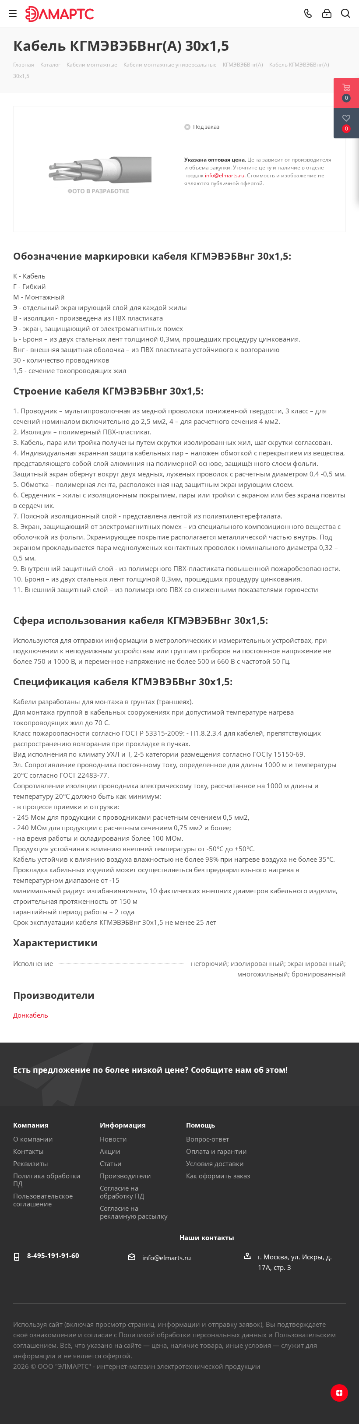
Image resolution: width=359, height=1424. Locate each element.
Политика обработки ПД (47, 1179)
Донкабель (30, 1015)
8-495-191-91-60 (53, 1255)
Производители (125, 1175)
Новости (113, 1139)
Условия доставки (215, 1163)
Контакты (28, 1151)
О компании (33, 1139)
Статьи (111, 1163)
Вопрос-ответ (207, 1139)
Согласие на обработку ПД (122, 1192)
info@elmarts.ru (224, 175)
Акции (110, 1151)
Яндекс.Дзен (339, 1393)
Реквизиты (30, 1163)
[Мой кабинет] (326, 13)
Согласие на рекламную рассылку (134, 1212)
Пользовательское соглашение (43, 1199)
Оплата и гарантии (216, 1151)
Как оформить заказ (218, 1175)
